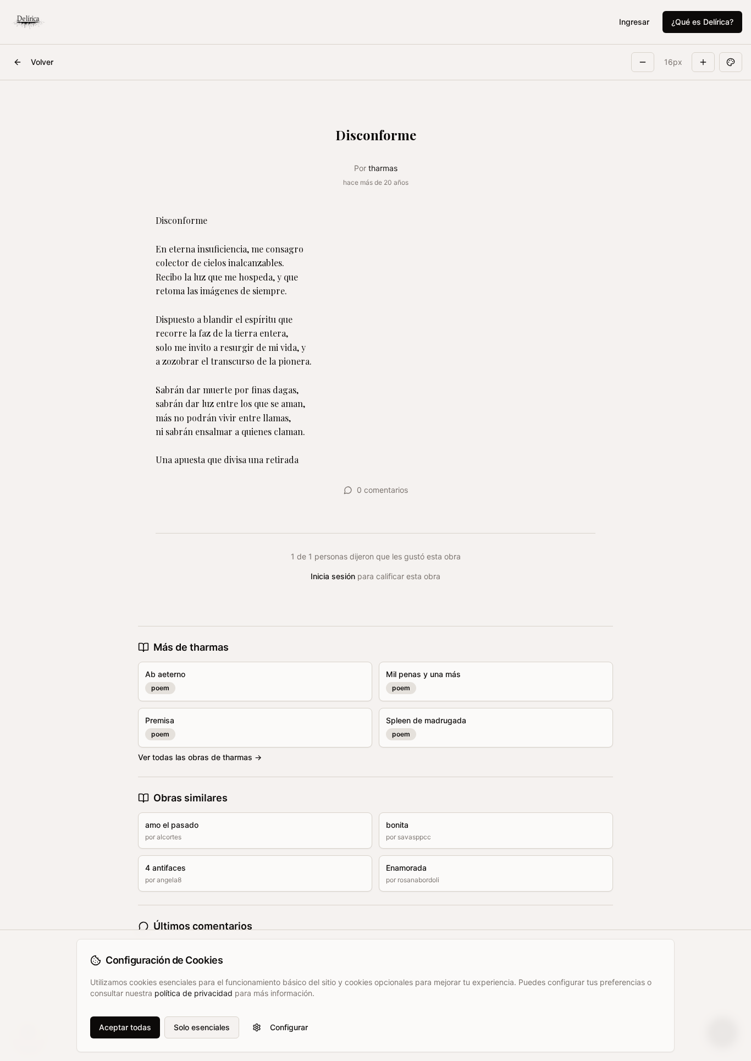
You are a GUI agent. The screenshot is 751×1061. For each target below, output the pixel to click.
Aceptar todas (125, 1027)
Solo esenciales (202, 1027)
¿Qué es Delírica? (702, 21)
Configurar (289, 1027)
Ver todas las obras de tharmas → (200, 757)
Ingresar (634, 21)
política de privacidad (193, 993)
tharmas (382, 168)
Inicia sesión (333, 576)
